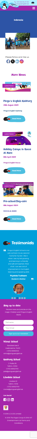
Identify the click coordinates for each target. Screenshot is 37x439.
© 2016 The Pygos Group (14, 418)
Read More (16, 119)
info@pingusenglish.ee (20, 4)
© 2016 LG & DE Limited (12, 414)
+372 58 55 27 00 (22, 2)
